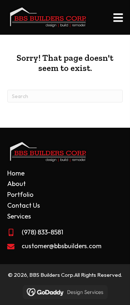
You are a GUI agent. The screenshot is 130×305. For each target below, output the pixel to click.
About (16, 183)
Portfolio (20, 194)
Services (19, 216)
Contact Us (23, 205)
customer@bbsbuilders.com (61, 246)
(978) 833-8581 (42, 232)
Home (16, 173)
